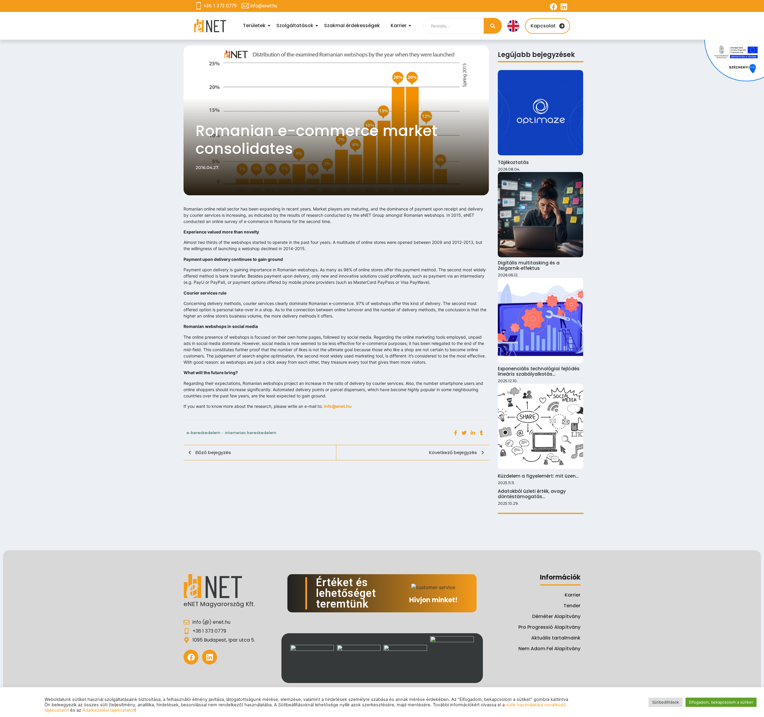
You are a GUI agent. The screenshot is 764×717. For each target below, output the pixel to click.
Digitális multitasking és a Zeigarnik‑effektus (529, 265)
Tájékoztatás (513, 162)
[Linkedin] (564, 6)
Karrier (398, 25)
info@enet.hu (263, 6)
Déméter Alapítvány (556, 616)
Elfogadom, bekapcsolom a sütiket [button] (721, 702)
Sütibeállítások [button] (665, 702)
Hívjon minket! (433, 600)
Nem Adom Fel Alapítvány (549, 648)
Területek (254, 25)
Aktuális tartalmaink (555, 637)
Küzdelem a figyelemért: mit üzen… (538, 476)
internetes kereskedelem (250, 432)
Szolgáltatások (294, 25)
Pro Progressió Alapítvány (549, 627)
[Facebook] (553, 6)
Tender (571, 605)
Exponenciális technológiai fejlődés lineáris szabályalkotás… (539, 371)
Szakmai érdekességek (352, 25)
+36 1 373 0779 (220, 6)
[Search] (493, 26)
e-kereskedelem (205, 432)
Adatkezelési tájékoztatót (108, 710)
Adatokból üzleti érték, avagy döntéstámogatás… (532, 494)
